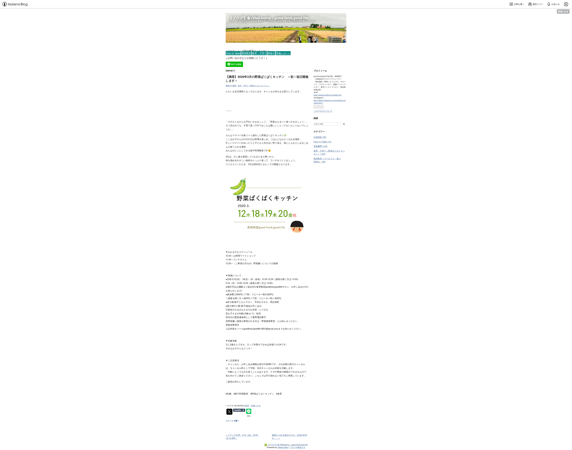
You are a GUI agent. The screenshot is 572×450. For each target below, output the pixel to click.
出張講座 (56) (320, 137)
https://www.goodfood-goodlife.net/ (327, 95)
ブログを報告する (297, 447)
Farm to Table (233, 53)
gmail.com (273, 328)
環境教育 (246, 53)
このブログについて (323, 110)
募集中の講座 (231, 85)
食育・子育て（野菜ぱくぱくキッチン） (254, 85)
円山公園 (236, 286)
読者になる (563, 11)
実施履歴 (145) (321, 146)
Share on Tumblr (239, 410)
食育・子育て (259, 53)
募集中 (271, 53)
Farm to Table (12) (322, 141)
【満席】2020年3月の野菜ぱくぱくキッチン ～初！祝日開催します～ (267, 78)
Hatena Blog (283, 447)
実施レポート (283, 53)
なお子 (233, 348)
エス (232, 164)
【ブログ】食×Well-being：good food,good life (268, 17)
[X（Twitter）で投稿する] (229, 412)
